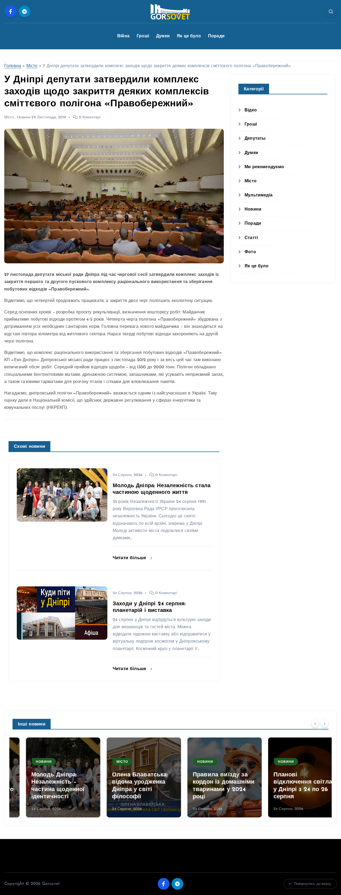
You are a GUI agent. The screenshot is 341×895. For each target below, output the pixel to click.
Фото (250, 252)
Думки (163, 36)
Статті (251, 238)
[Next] (324, 724)
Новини (23, 117)
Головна (12, 66)
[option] (50, 777)
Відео (251, 110)
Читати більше (130, 558)
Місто (32, 66)
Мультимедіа (259, 195)
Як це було (189, 36)
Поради (216, 36)
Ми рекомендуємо (264, 167)
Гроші (143, 36)
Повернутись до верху (312, 884)
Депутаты (255, 138)
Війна (123, 36)
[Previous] (315, 724)
